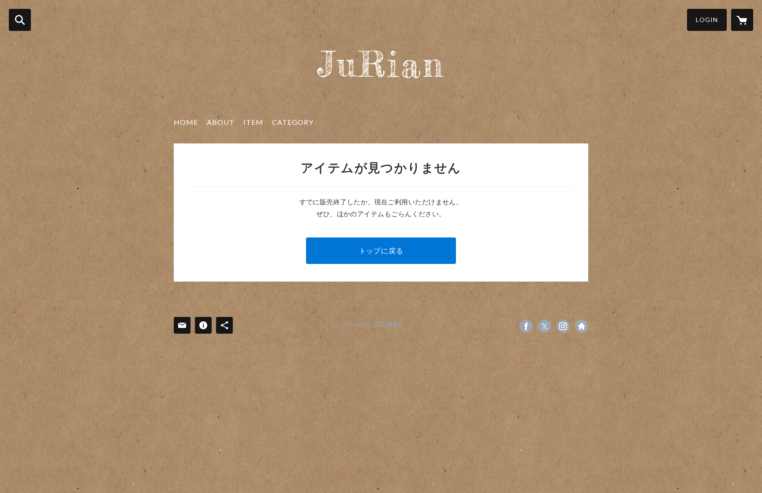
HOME (186, 122)
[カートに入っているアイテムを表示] (742, 20)
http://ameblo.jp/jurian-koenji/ (581, 326)
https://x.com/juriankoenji (544, 326)
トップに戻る (381, 250)
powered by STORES (372, 324)
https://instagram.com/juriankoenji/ (563, 326)
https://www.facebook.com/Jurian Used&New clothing (526, 326)
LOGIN (707, 19)
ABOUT (221, 122)
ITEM (253, 122)
